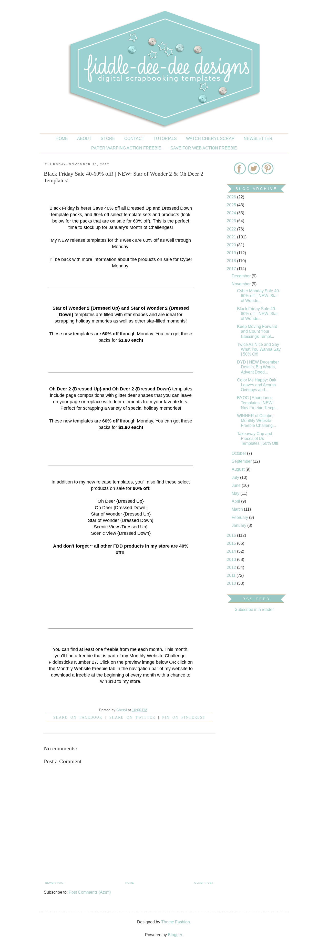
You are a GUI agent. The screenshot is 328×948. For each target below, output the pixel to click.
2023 (232, 221)
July (236, 477)
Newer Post (55, 882)
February (240, 517)
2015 (232, 543)
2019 (232, 253)
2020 (232, 245)
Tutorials (165, 138)
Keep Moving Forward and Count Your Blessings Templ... (257, 331)
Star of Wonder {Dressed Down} (120, 520)
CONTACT (134, 138)
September (242, 461)
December (242, 276)
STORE (108, 138)
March (238, 509)
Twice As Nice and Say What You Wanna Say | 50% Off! (259, 349)
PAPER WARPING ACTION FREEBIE (126, 148)
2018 (232, 261)
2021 (232, 237)
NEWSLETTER (258, 138)
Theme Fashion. (176, 922)
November (242, 284)
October (239, 453)
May (236, 493)
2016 (232, 535)
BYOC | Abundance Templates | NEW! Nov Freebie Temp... (257, 403)
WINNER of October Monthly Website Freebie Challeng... (256, 421)
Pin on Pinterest (184, 717)
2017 (232, 269)
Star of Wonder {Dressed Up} (121, 514)
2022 (232, 229)
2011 (232, 575)
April (236, 501)
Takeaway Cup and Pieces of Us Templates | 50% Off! (257, 438)
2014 (232, 551)
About (84, 138)
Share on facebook (77, 717)
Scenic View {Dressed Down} (121, 533)
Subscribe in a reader (254, 609)
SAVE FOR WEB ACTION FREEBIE (203, 148)
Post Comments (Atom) (90, 892)
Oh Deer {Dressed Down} (121, 507)
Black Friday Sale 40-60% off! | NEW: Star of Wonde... (257, 314)
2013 (232, 559)
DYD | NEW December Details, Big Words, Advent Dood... (258, 367)
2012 (232, 567)
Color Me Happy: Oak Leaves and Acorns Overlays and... (256, 385)
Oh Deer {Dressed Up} (121, 501)
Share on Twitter (132, 717)
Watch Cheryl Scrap (210, 138)
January (239, 525)
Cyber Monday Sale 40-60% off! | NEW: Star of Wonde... (258, 296)
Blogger (175, 935)
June (237, 485)
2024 (232, 213)
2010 (232, 583)
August (238, 469)
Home (62, 138)
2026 (232, 197)
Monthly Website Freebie (82, 668)
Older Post (204, 882)
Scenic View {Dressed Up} (121, 526)
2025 (232, 205)
